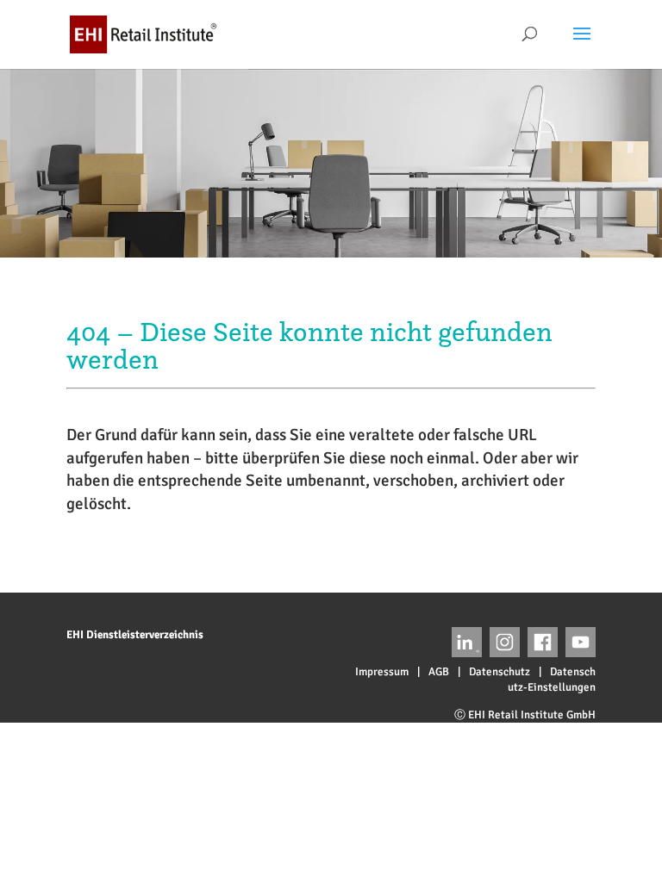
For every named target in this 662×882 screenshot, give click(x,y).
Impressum (382, 672)
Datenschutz (499, 672)
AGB (438, 672)
